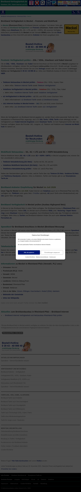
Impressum (52, 257)
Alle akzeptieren (29, 252)
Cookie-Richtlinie (30, 257)
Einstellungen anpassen (52, 252)
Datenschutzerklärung (42, 257)
